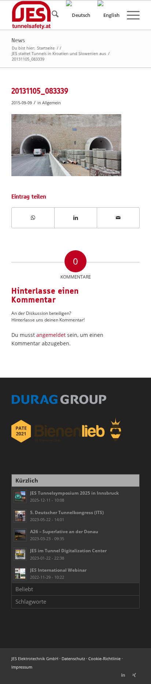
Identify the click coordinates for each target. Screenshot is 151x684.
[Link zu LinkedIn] (123, 674)
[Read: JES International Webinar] (20, 573)
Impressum (21, 667)
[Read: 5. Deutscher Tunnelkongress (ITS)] (20, 516)
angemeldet (51, 334)
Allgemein (51, 102)
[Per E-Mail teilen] (118, 218)
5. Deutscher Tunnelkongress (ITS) (67, 512)
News (18, 40)
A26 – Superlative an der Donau (64, 531)
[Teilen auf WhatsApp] (33, 218)
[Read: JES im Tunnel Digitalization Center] (20, 554)
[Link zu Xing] (134, 674)
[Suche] (51, 15)
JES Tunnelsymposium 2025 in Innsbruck (74, 493)
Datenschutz (73, 658)
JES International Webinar (58, 570)
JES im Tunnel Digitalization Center (68, 550)
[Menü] (129, 15)
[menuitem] (51, 15)
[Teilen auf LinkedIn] (76, 218)
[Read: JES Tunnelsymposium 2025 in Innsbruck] (20, 496)
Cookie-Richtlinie (104, 658)
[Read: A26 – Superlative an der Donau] (20, 535)
